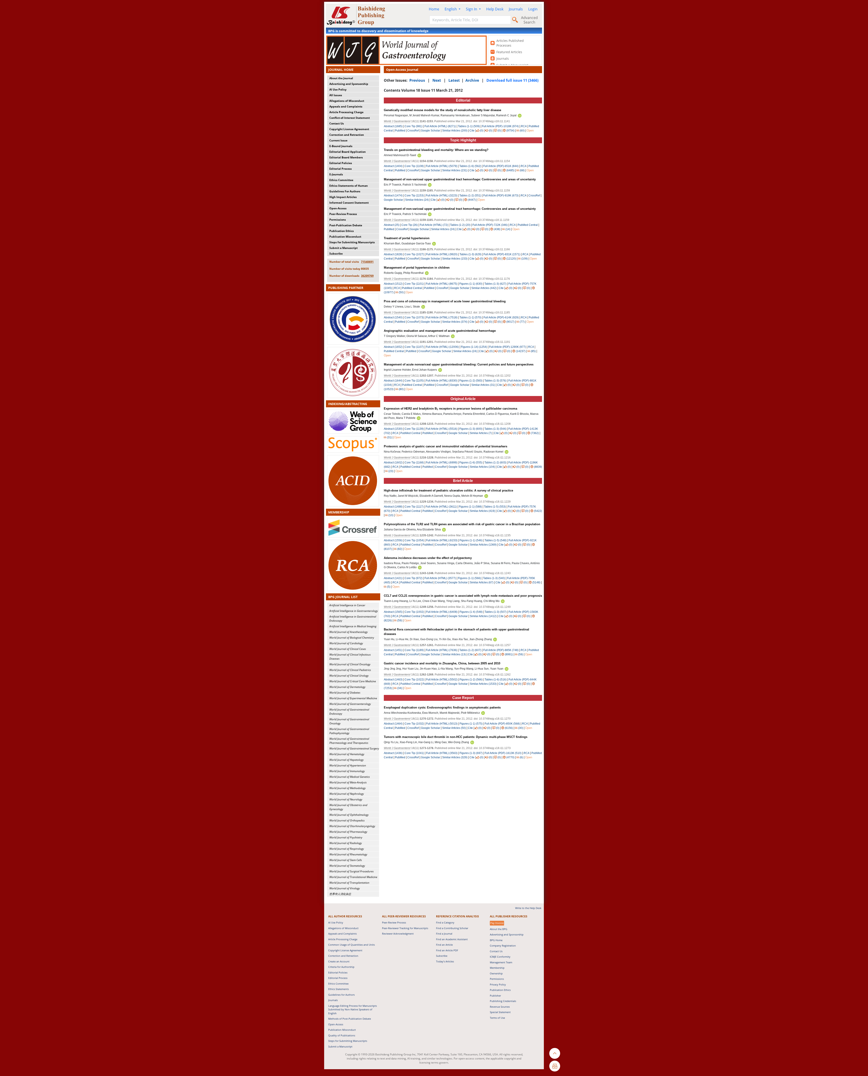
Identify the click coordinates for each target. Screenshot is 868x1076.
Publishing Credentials (503, 1001)
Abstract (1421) (393, 578)
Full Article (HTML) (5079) (441, 166)
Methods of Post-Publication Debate (349, 1018)
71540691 (367, 262)
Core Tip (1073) (414, 317)
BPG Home (496, 940)
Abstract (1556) (393, 540)
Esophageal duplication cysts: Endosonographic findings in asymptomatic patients (442, 707)
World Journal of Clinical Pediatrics (350, 670)
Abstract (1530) (393, 428)
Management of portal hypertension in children (417, 267)
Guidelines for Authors (341, 994)
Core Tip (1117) (414, 506)
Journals (516, 9)
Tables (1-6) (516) (496, 679)
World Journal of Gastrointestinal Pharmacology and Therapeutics (349, 741)
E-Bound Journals (340, 146)
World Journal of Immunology (347, 771)
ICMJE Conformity (500, 956)
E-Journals (336, 174)
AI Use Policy (338, 89)
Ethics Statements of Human (348, 186)
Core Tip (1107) (414, 346)
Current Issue (338, 140)
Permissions (337, 220)
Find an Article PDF (447, 950)
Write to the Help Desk (528, 908)
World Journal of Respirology (346, 849)
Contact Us (336, 123)
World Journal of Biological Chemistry (351, 637)
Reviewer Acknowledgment (398, 933)
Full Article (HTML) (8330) (441, 380)
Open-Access (338, 208)
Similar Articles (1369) (483, 544)
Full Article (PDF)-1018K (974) (500, 126)
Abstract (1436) (393, 753)
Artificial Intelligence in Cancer (347, 605)
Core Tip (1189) (414, 650)
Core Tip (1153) (414, 195)
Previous (417, 80)
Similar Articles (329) (455, 757)
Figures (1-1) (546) (471, 540)
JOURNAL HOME (341, 69)
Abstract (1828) (393, 254)
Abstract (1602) (393, 462)
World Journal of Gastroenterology (350, 704)
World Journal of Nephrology (346, 794)
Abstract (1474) (393, 195)
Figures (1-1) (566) (469, 578)
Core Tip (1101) (414, 283)
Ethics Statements (338, 989)
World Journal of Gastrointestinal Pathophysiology (349, 731)
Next (436, 80)
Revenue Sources (500, 1006)
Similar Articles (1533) (483, 683)
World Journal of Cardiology (346, 643)
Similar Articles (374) (455, 321)
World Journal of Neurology (345, 799)
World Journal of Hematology (346, 754)
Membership (497, 967)
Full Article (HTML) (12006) (442, 346)
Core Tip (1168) (414, 462)
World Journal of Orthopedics (347, 820)
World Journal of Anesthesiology (348, 632)
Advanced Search (529, 19)
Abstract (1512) (393, 283)
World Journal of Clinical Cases (347, 649)
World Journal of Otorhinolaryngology (352, 826)
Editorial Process (340, 169)
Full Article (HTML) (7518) (442, 317)
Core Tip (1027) (414, 254)
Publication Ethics (341, 231)
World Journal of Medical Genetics (349, 777)
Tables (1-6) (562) (470, 166)
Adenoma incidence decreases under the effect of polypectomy (428, 558)
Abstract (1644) (393, 380)
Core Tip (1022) (414, 679)
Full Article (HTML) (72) (434, 225)
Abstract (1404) (393, 166)
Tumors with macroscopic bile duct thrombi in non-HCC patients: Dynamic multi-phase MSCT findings (455, 737)
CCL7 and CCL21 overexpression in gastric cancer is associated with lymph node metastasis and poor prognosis (463, 595)
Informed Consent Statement (349, 203)
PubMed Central (528, 225)
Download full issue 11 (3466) (512, 80)
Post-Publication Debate (345, 225)
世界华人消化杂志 (340, 894)
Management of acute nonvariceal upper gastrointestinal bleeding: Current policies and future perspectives (458, 364)
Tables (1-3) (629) (470, 254)
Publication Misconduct (345, 237)
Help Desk (494, 9)
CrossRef (413, 130)
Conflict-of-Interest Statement (349, 118)
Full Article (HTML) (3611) (441, 506)
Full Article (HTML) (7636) (441, 650)
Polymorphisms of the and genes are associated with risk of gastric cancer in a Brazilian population (462, 524)
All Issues (335, 95)
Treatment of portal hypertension (406, 238)
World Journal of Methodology (347, 788)
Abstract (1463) (393, 679)
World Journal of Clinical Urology (349, 676)
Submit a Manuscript (343, 248)
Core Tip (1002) (414, 611)
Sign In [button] (472, 9)
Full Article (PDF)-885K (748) (501, 650)
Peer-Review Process (343, 214)
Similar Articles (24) (417, 199)
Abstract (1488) (393, 506)
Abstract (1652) (393, 346)
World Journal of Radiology (345, 843)
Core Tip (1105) (414, 380)
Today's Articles (445, 961)
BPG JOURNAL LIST (343, 597)
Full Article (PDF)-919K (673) (501, 195)
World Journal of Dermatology (347, 687)
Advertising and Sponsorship (348, 84)
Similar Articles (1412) (483, 616)
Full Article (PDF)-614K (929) (501, 317)
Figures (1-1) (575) (471, 723)
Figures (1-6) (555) (470, 462)
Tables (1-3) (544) (495, 428)
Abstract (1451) (393, 650)
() (481, 130)
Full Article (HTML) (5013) (442, 723)
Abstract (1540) (393, 317)
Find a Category (445, 922)
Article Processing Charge (346, 112)
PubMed (400, 130)
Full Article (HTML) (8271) (440, 126)
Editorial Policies (340, 163)
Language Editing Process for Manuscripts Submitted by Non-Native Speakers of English (352, 1009)
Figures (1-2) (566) (471, 679)
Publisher (495, 995)
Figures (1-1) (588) (470, 506)
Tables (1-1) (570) (470, 317)
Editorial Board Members (346, 157)
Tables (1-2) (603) (495, 462)
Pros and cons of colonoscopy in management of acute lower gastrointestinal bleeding (445, 301)
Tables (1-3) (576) (495, 380)
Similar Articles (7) (481, 433)
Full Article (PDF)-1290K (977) (507, 346)
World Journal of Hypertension (347, 765)
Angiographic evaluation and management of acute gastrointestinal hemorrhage (440, 330)
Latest (454, 80)
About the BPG (498, 929)
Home (434, 9)
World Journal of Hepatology (346, 760)
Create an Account (338, 961)
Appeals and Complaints (345, 106)
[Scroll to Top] (554, 1053)
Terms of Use (497, 1017)
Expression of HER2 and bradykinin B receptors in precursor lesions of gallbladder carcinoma (450, 408)
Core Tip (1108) (414, 166)
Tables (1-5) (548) (496, 540)
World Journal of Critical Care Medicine (352, 681)
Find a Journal (444, 933)
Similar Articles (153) (455, 258)
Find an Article (444, 944)
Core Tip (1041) (414, 753)
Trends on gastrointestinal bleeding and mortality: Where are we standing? (436, 150)
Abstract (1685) (393, 126)
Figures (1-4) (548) (471, 611)
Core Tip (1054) (414, 540)
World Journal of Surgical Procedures (351, 871)
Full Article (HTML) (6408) (442, 611)
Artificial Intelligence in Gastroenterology (353, 611)
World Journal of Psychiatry (345, 837)
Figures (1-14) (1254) (474, 346)
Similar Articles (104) (483, 466)
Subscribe (336, 253)
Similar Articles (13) (454, 654)
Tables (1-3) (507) (496, 611)
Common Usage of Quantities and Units (351, 944)
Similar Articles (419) (483, 511)
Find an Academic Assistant (452, 939)
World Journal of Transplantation (349, 883)
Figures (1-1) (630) (470, 283)
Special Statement (500, 1012)
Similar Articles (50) (454, 728)
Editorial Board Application (347, 152)
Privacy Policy (498, 984)
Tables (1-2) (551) (470, 195)
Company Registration (503, 945)
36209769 (367, 276)
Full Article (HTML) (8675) (441, 283)
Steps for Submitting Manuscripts (352, 242)
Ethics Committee (341, 180)
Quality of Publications (341, 1035)
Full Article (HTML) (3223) (441, 195)
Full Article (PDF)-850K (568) (502, 723)
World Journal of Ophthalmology (349, 815)
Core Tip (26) (409, 225)
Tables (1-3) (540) (494, 578)
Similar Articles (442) (484, 288)
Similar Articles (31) (483, 385)
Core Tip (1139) (414, 428)
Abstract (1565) (393, 611)
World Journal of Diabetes (344, 692)
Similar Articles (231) (455, 170)
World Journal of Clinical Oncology (349, 664)
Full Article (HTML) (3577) (440, 578)
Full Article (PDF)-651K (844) (501, 166)
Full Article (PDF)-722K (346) (490, 225)
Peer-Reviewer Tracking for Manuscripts (405, 928)
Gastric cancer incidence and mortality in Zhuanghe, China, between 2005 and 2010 (442, 663)
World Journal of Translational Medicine (353, 877)
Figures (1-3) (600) (470, 428)
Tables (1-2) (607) (470, 650)
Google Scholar (430, 130)
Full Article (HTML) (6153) (442, 540)
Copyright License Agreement (349, 129)
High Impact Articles (343, 197)
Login (533, 9)
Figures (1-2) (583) (470, 380)
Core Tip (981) (413, 126)
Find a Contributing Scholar (452, 928)
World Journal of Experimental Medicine (353, 698)
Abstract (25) (391, 225)
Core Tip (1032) (414, 723)
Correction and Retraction (346, 135)
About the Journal (341, 78)
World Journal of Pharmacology (348, 832)
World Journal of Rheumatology (348, 854)
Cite (471, 130)
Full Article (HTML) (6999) (441, 462)
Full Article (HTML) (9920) (442, 254)
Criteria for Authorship (341, 967)
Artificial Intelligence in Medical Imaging (352, 626)
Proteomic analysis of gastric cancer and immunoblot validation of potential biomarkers (445, 446)
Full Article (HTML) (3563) (442, 753)
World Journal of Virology (344, 888)
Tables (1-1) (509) (469, 126)
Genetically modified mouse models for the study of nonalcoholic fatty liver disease (442, 110)
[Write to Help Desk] (554, 1066)
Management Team (501, 962)
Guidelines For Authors (344, 191)
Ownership (496, 973)
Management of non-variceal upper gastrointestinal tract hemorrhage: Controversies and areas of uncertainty (460, 179)
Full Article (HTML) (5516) (441, 428)
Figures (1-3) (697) (471, 753)
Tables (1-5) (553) (495, 506)
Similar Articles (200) (455, 130)
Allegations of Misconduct (346, 101)
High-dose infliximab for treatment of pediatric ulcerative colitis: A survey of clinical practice (448, 490)
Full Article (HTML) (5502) (442, 679)
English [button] (451, 9)
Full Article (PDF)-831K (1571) (502, 254)
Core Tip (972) (413, 578)
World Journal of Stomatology (347, 866)
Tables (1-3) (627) (495, 283)
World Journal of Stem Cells (345, 860)
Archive (472, 80)
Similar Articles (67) (482, 582)
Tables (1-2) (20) (460, 225)
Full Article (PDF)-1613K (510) (503, 753)
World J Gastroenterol (397, 121)
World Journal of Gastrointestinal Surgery (354, 748)
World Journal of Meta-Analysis (348, 782)
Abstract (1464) (393, 723)
